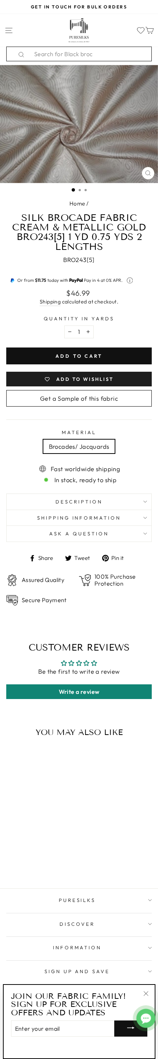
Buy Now (34, 861)
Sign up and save (77, 971)
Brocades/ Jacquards (79, 446)
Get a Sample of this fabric (79, 398)
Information (77, 947)
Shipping (50, 301)
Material (79, 432)
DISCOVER (77, 924)
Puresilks (77, 900)
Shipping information (79, 518)
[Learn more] (130, 280)
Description (79, 502)
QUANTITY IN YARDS (79, 318)
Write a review (79, 691)
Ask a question (79, 533)
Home (77, 203)
